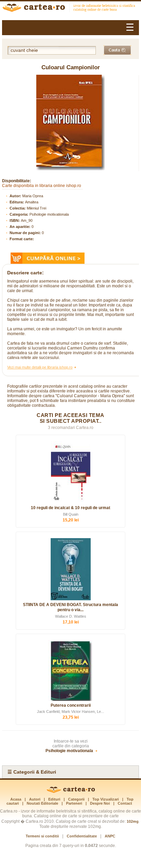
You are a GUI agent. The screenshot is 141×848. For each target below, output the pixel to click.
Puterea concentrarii (71, 705)
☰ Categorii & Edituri (32, 772)
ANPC (110, 836)
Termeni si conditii (42, 836)
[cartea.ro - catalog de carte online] (70, 8)
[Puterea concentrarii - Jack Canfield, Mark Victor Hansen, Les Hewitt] (70, 670)
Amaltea (31, 202)
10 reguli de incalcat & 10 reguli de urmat (70, 507)
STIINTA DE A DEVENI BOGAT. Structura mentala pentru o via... (70, 607)
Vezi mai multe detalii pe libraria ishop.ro (40, 367)
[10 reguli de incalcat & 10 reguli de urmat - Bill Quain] (70, 472)
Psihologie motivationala (49, 214)
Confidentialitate (82, 836)
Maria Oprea (32, 196)
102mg (133, 821)
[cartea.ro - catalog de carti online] (70, 792)
